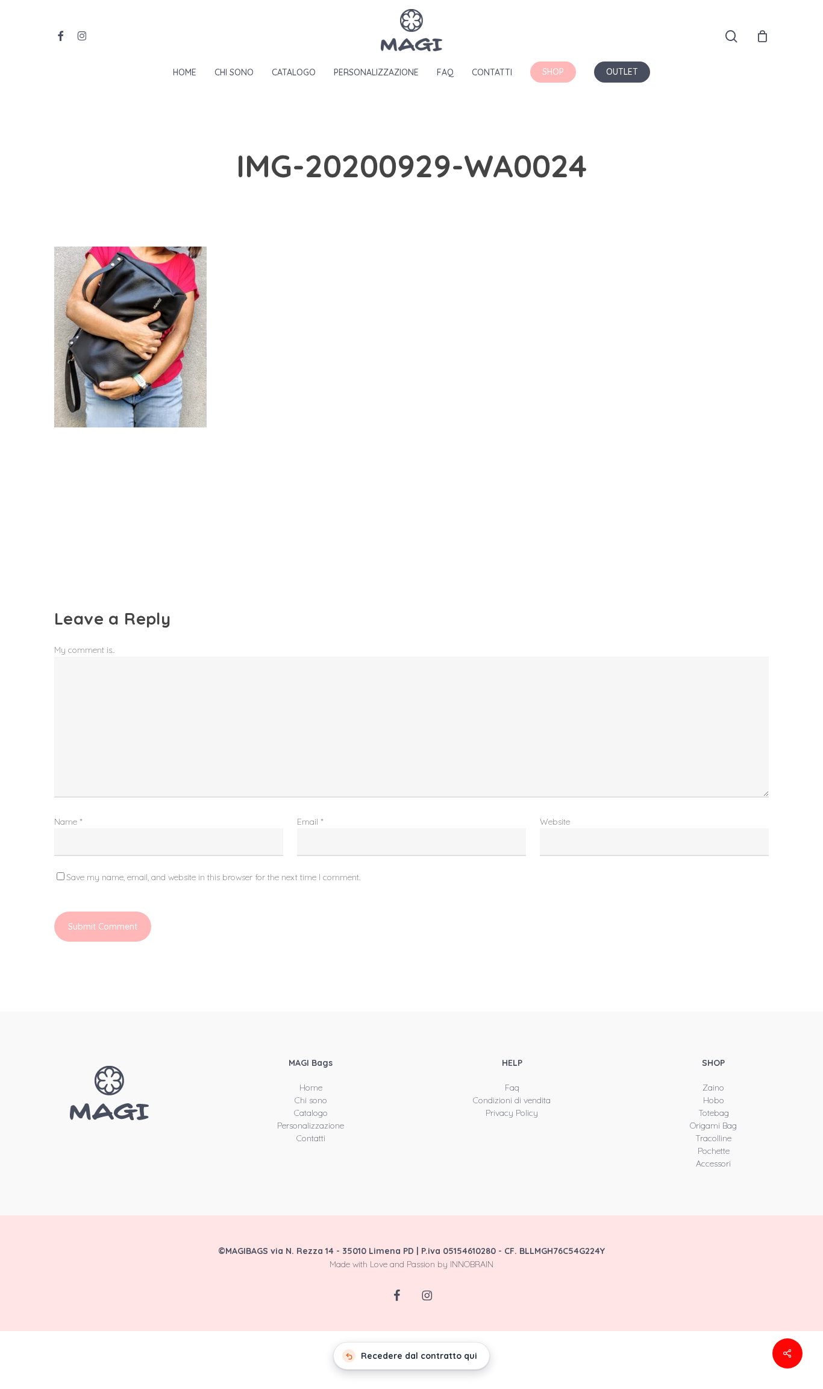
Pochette (714, 1150)
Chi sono (311, 1100)
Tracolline (713, 1138)
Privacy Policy (512, 1112)
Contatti (310, 1138)
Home (310, 1087)
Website (555, 821)
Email (310, 821)
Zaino (713, 1087)
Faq (512, 1087)
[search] (731, 36)
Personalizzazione (310, 1125)
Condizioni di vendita (512, 1100)
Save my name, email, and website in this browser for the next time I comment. (213, 877)
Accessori (713, 1163)
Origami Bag (713, 1125)
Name (68, 821)
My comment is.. (84, 649)
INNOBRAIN (471, 1264)
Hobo (713, 1100)
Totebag (713, 1112)
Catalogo (311, 1112)
